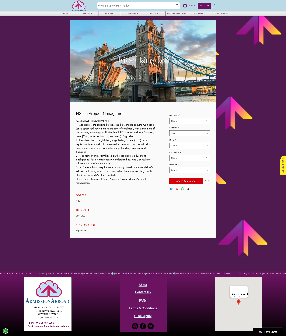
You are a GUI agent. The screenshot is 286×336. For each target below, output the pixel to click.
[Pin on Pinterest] (177, 189)
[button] (213, 6)
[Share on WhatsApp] (182, 189)
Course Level (176, 152)
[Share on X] (188, 189)
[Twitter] (150, 326)
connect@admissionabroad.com (52, 326)
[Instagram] (135, 326)
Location (174, 127)
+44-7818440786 (45, 322)
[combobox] (189, 121)
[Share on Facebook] (171, 189)
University (174, 115)
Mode (172, 140)
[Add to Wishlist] (207, 181)
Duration (174, 164)
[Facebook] (143, 326)
